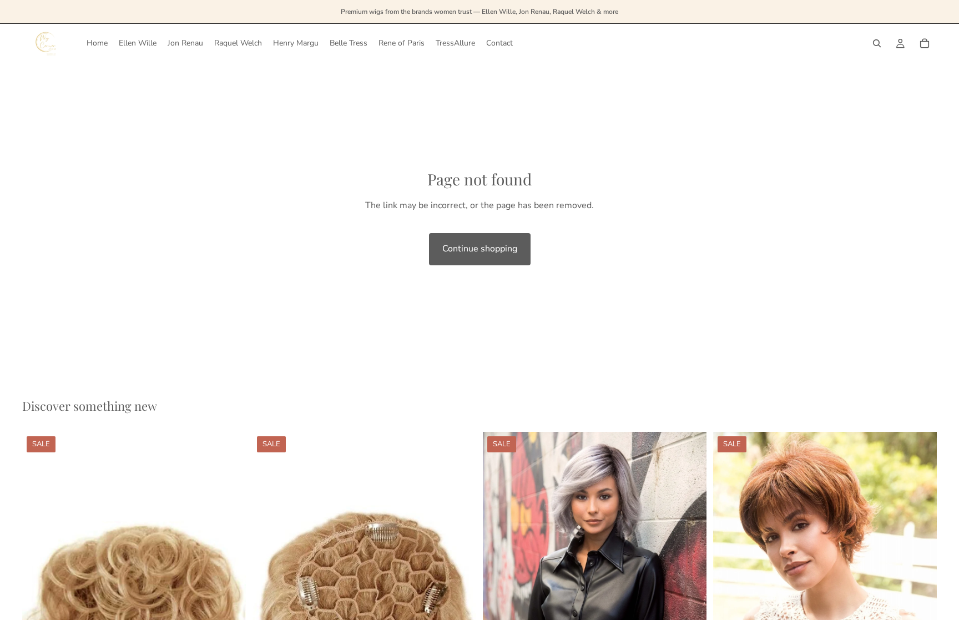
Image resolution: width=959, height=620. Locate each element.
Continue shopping (479, 249)
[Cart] (924, 43)
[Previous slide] (269, 599)
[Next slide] (459, 599)
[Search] (877, 43)
